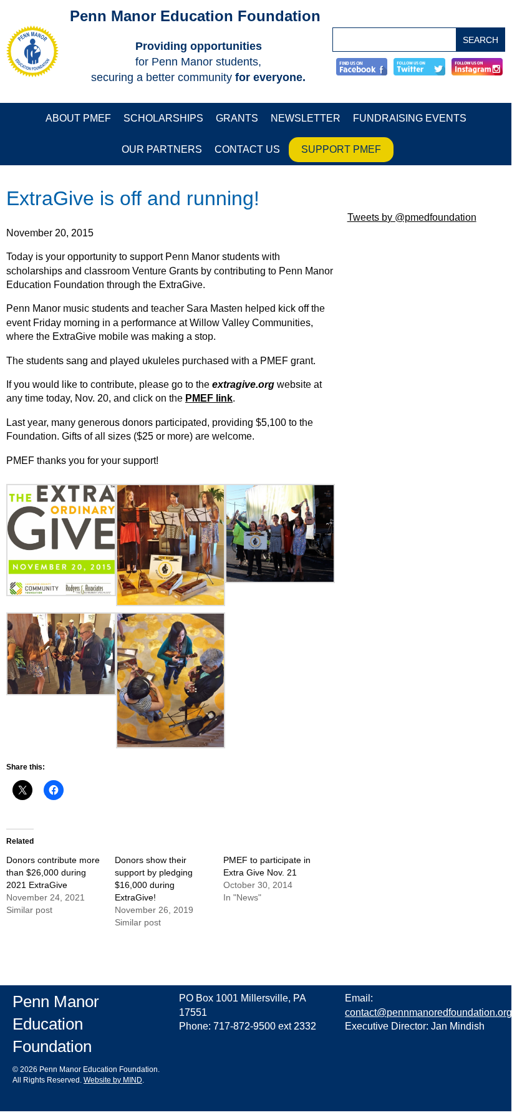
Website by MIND (113, 1080)
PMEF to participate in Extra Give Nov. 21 (267, 866)
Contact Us (247, 149)
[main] (170, 562)
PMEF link (209, 398)
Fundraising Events (409, 118)
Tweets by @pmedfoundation (411, 217)
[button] (61, 540)
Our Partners (162, 149)
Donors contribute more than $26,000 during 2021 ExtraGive (53, 872)
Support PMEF (341, 149)
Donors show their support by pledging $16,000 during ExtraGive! (154, 879)
